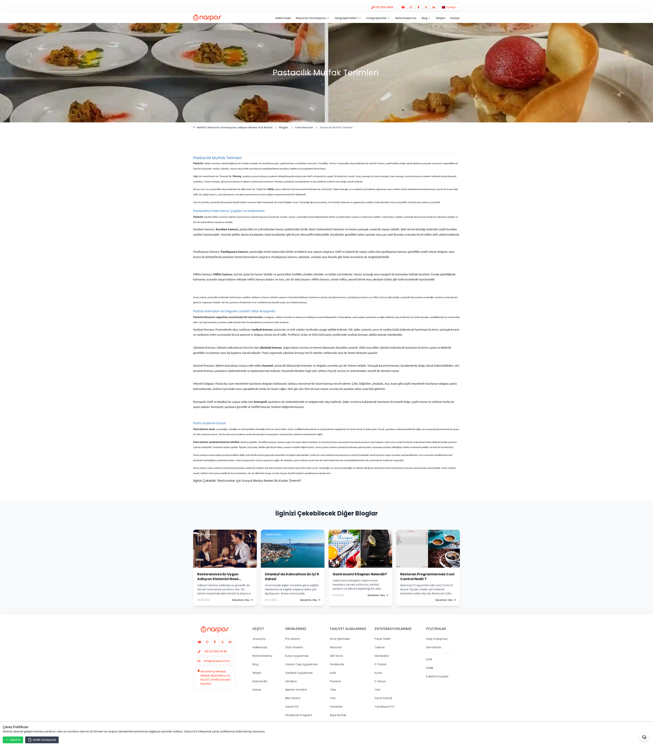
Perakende (337, 664)
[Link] (382, 7)
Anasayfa (259, 639)
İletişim (440, 18)
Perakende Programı (298, 715)
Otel (332, 698)
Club (333, 690)
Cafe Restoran (304, 127)
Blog (255, 664)
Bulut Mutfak (338, 715)
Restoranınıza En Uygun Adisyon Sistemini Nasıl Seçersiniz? (217, 579)
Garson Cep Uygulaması (301, 664)
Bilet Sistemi (292, 698)
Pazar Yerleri (382, 639)
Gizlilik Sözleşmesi (44, 740)
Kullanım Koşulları (437, 676)
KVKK (429, 659)
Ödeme (380, 647)
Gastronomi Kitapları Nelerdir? (360, 574)
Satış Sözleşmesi (436, 639)
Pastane (335, 681)
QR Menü (291, 681)
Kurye (378, 673)
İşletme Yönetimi (296, 690)
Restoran (336, 647)
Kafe (333, 673)
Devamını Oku (240, 600)
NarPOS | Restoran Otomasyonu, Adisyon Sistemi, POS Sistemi (234, 127)
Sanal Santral (383, 698)
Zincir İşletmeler (340, 639)
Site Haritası (433, 647)
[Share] (644, 737)
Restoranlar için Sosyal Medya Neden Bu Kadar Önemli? (259, 480)
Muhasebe (382, 656)
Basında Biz (260, 681)
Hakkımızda (283, 18)
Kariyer (455, 18)
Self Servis (336, 656)
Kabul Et (15, 740)
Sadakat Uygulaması (299, 673)
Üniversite (336, 707)
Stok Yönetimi (294, 647)
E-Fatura (380, 681)
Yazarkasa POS (384, 707)
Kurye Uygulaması (297, 656)
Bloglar (283, 127)
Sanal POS (292, 707)
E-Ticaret (381, 664)
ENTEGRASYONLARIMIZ (393, 628)
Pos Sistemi (292, 639)
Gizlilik (429, 668)
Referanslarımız (405, 18)
